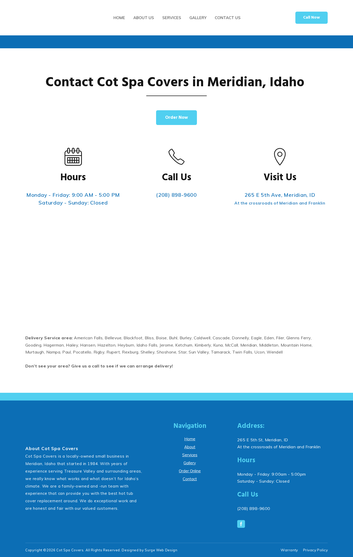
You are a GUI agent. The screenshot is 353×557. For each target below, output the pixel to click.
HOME (119, 17)
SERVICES (171, 17)
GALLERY (197, 17)
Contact (190, 478)
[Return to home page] (50, 18)
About (189, 446)
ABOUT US (143, 17)
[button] (311, 18)
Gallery (189, 462)
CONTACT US (228, 17)
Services (189, 454)
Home (189, 438)
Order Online (190, 470)
